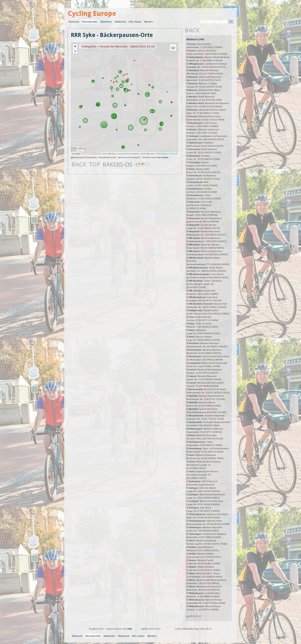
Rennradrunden (90, 21)
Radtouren (74, 21)
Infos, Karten (135, 21)
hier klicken (163, 157)
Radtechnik (120, 21)
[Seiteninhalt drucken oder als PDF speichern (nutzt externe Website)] (142, 166)
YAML (129, 629)
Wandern (148, 21)
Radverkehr (106, 21)
